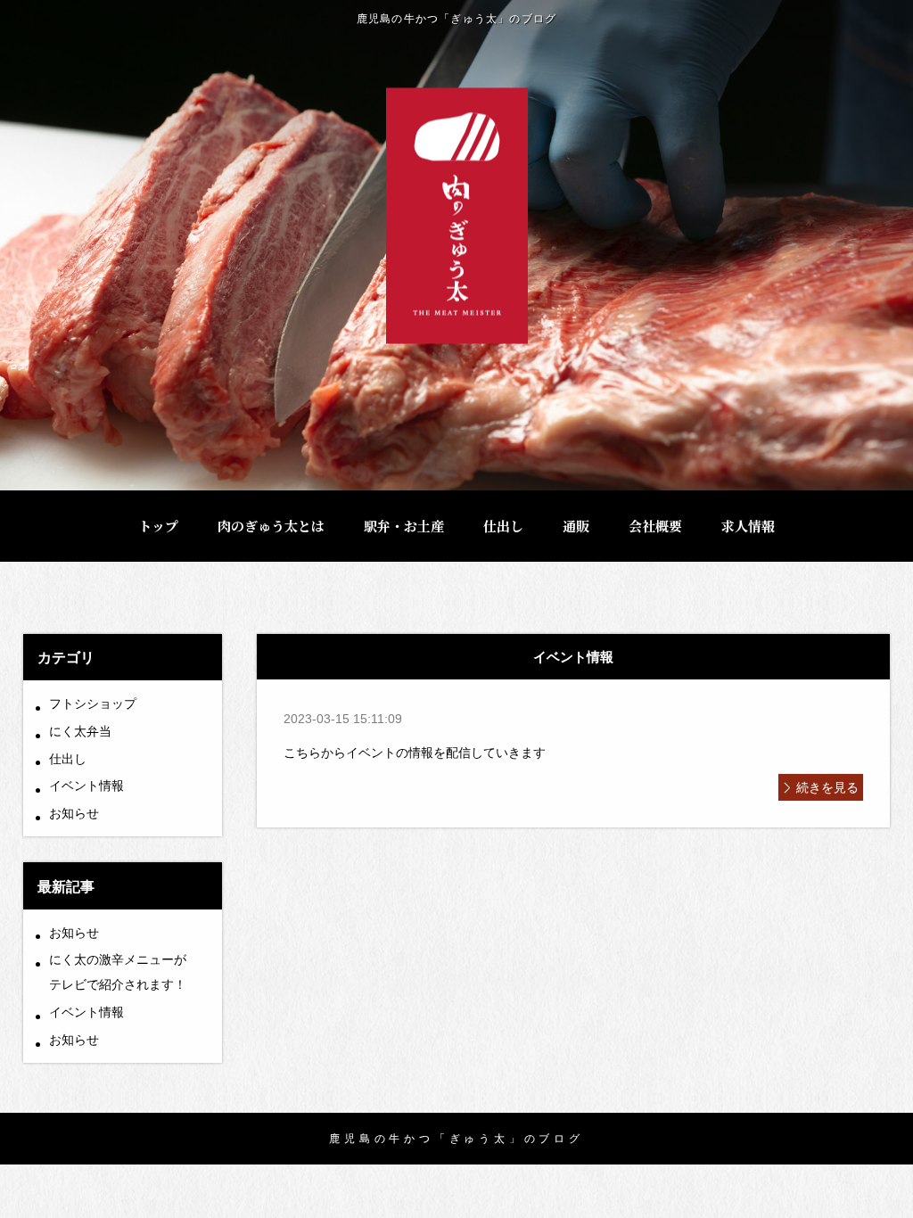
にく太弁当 (80, 731)
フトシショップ (92, 703)
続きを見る (827, 787)
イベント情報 (86, 785)
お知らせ (74, 813)
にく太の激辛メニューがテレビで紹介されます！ (117, 972)
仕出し (67, 759)
